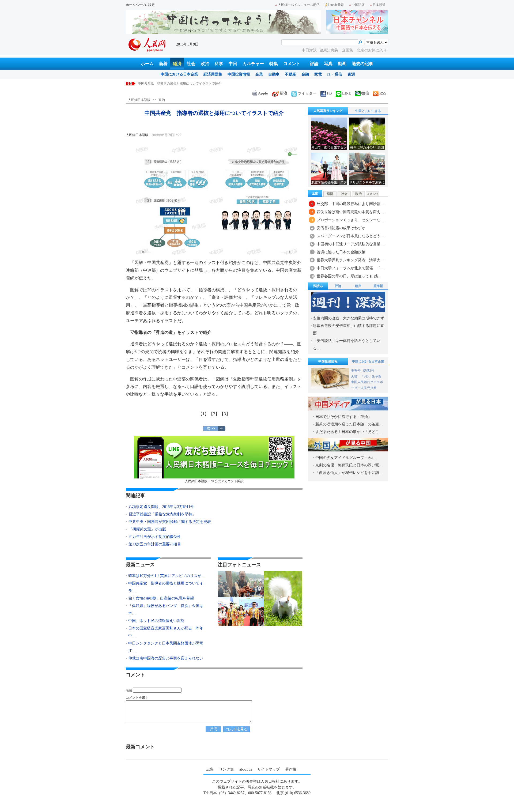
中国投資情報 (239, 74)
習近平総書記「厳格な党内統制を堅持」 (162, 514)
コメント (291, 63)
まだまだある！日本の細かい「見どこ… (349, 432)
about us (245, 769)
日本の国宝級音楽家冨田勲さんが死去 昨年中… (165, 632)
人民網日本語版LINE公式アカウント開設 (214, 481)
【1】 (203, 414)
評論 (314, 63)
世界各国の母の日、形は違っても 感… (349, 276)
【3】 (225, 414)
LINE (346, 93)
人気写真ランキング (327, 111)
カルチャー (253, 63)
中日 (233, 63)
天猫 (354, 376)
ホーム (147, 63)
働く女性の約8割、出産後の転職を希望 (161, 598)
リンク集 (226, 769)
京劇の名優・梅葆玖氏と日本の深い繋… (349, 465)
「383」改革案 (371, 376)
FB (329, 93)
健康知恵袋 (329, 50)
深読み (318, 286)
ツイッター (307, 93)
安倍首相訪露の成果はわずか (341, 228)
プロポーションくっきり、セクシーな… (350, 220)
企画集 (348, 50)
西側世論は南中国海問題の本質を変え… (350, 212)
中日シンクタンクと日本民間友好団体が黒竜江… (165, 647)
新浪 (283, 93)
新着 (163, 63)
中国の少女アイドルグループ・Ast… (346, 458)
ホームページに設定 (140, 5)
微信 (365, 93)
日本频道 (379, 5)
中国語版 (358, 5)
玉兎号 (356, 370)
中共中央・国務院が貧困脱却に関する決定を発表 (169, 522)
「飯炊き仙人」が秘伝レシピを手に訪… (349, 473)
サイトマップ (268, 769)
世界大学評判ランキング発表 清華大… (350, 260)
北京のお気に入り (372, 50)
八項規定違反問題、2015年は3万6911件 (161, 507)
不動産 (290, 74)
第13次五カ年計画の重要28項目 (154, 544)
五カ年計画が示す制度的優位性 (154, 537)
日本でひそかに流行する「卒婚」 (343, 417)
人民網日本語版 (139, 100)
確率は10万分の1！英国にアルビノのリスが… (166, 576)
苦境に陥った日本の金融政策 (341, 252)
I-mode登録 (336, 5)
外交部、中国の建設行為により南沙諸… (350, 204)
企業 (259, 74)
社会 (191, 63)
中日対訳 (309, 50)
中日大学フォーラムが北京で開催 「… (350, 268)
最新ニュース (140, 564)
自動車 (273, 74)
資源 (351, 74)
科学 (219, 63)
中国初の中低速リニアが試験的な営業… (350, 244)
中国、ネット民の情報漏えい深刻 (156, 621)
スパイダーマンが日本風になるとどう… (350, 236)
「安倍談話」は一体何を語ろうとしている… (346, 344)
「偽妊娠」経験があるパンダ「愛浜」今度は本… (165, 609)
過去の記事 (362, 63)
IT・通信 (334, 74)
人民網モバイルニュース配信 (299, 5)
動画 (342, 63)
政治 (205, 63)
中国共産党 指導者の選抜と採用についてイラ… (165, 587)
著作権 (290, 769)
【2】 (214, 414)
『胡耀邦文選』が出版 (147, 529)
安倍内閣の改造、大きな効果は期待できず (348, 318)
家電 (318, 74)
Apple (263, 93)
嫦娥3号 (368, 370)
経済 (177, 63)
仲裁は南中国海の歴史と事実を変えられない (165, 658)
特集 (273, 63)
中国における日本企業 (179, 74)
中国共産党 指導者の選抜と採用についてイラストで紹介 (179, 83)
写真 (328, 63)
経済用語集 (212, 74)
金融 (305, 74)
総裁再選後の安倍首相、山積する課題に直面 (348, 329)
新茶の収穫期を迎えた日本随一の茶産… (349, 424)
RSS (382, 93)
